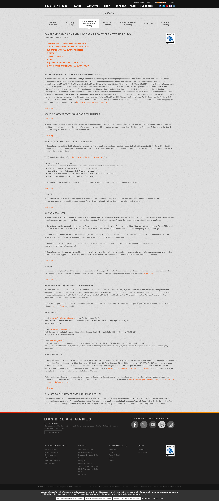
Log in (148, 2)
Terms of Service (107, 23)
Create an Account (139, 2)
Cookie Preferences (155, 487)
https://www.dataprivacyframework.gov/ (92, 102)
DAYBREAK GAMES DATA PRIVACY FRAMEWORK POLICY (68, 43)
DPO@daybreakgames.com (60, 329)
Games (77, 6)
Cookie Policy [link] (147, 498)
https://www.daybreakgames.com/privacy (88, 157)
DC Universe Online (85, 452)
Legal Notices (53, 23)
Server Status (113, 449)
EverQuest (82, 458)
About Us (92, 6)
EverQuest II (82, 461)
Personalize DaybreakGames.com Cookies (127, 498)
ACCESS (50, 59)
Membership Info (50, 455)
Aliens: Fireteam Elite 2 (86, 449)
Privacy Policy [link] (158, 498)
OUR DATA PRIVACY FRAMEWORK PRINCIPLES (65, 50)
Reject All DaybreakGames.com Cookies (98, 498)
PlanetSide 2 (82, 475)
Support (173, 2)
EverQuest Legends (85, 463)
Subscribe (146, 6)
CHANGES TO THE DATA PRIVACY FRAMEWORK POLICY (68, 66)
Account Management (52, 452)
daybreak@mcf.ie (56, 340)
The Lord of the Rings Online (88, 466)
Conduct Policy (166, 23)
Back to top (48, 108)
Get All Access (142, 452)
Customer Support (50, 463)
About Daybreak (114, 455)
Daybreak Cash (143, 449)
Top (181, 406)
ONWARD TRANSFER (55, 56)
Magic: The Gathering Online (88, 469)
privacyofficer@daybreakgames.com (64, 318)
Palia (80, 472)
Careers (111, 461)
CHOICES (50, 53)
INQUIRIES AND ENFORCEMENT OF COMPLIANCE (66, 63)
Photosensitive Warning (128, 23)
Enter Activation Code (52, 461)
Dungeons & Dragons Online (88, 455)
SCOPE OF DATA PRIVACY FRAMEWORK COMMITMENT (68, 47)
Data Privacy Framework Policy (89, 23)
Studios (111, 458)
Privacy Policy (70, 23)
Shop (107, 6)
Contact (178, 487)
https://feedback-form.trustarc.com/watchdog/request (129, 368)
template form (58, 306)
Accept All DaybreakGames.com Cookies (69, 498)
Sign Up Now (53, 432)
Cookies (148, 23)
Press (133, 6)
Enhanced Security (50, 458)
